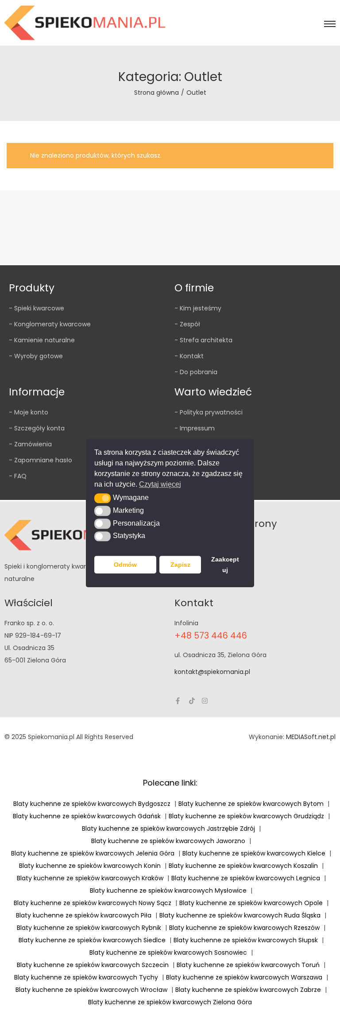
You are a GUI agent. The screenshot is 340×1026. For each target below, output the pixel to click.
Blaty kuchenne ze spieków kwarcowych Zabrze (248, 989)
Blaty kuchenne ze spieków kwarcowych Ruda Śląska (240, 915)
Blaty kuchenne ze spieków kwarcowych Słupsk (246, 940)
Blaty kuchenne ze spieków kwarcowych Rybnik (89, 927)
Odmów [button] (125, 564)
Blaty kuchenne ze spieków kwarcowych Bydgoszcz (91, 803)
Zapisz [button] (180, 564)
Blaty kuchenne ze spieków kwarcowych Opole (251, 902)
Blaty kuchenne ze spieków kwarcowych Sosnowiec (168, 952)
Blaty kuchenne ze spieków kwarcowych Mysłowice (168, 890)
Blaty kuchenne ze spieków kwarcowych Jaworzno (168, 840)
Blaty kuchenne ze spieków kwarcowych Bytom (251, 803)
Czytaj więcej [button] (160, 484)
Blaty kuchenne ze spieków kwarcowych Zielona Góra (170, 1002)
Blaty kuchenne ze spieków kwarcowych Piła (83, 915)
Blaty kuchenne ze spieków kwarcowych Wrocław (91, 989)
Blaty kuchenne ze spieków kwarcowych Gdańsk (87, 816)
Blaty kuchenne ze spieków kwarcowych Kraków (90, 878)
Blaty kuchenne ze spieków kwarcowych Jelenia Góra (92, 853)
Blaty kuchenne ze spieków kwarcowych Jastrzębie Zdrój (168, 828)
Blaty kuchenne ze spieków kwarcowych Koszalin (243, 865)
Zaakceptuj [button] (225, 564)
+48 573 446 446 (210, 636)
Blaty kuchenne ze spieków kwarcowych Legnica (245, 878)
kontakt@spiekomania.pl (212, 671)
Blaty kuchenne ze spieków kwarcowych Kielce (253, 853)
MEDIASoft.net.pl (311, 736)
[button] (102, 498)
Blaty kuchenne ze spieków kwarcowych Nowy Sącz (92, 902)
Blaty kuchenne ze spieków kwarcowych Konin (90, 865)
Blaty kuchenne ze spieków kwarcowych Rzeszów (244, 927)
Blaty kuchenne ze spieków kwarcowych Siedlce (92, 940)
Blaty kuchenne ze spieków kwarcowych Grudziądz (246, 816)
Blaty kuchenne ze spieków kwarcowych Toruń (248, 964)
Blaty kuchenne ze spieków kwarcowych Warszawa (244, 977)
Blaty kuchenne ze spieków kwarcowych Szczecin (93, 964)
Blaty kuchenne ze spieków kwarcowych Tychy (86, 977)
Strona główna (156, 92)
